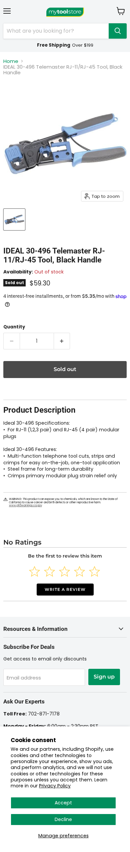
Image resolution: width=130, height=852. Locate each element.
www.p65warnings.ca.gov (25, 505)
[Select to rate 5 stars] (94, 571)
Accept (63, 802)
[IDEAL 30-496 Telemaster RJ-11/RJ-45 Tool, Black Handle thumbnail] (14, 219)
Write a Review (65, 589)
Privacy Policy (55, 785)
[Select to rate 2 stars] (49, 571)
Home (10, 61)
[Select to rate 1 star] (34, 571)
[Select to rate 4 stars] (79, 571)
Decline (63, 819)
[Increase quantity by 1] (62, 341)
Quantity (14, 326)
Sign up (104, 676)
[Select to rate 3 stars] (64, 571)
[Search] (118, 31)
